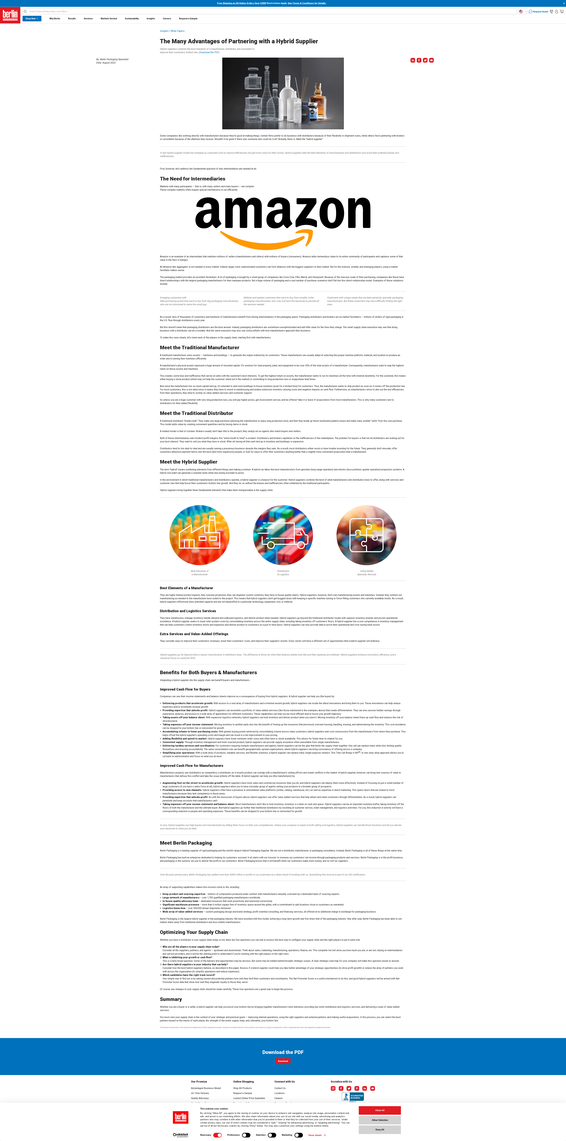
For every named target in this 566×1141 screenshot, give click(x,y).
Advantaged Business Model (206, 1088)
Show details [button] (315, 1135)
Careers (167, 18)
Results (72, 18)
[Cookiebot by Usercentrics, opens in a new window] (181, 1135)
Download (283, 1062)
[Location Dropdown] (522, 11)
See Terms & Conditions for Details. (307, 3)
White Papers (178, 31)
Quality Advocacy (200, 1098)
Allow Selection (380, 1120)
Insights (151, 18)
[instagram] (333, 1088)
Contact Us (280, 1088)
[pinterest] (356, 1088)
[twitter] (425, 60)
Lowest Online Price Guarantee (249, 1098)
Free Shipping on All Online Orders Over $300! (241, 3)
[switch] (246, 1135)
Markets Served (109, 18)
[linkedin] (412, 60)
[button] (551, 11)
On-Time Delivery (200, 1093)
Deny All (380, 1129)
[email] (431, 60)
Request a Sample (188, 18)
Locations (279, 1093)
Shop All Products (242, 1088)
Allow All (379, 1110)
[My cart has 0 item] (562, 11)
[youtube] (372, 1088)
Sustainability (132, 18)
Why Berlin (55, 18)
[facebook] (419, 60)
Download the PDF (209, 52)
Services (88, 18)
